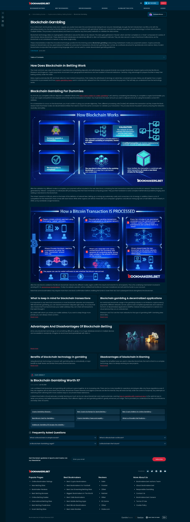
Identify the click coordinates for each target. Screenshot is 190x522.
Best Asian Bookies (74, 509)
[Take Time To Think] (153, 517)
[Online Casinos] (2, 21)
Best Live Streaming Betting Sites (79, 489)
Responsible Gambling (145, 489)
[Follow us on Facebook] (156, 471)
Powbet (104, 485)
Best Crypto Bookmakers (76, 481)
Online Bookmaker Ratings (42, 481)
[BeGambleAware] (127, 517)
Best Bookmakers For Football (78, 485)
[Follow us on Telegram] (147, 471)
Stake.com (105, 509)
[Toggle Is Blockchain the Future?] (165, 443)
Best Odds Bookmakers (76, 497)
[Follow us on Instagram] (160, 471)
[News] (2, 25)
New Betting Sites (38, 485)
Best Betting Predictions (41, 505)
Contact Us (140, 493)
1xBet (103, 481)
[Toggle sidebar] (2, 13)
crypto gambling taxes (63, 80)
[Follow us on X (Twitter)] (152, 471)
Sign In (163, 3)
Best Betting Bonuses (40, 493)
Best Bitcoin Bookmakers (76, 505)
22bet (103, 505)
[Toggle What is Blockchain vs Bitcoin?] (165, 437)
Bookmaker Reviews (39, 489)
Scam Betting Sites (39, 509)
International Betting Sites (42, 501)
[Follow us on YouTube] (165, 471)
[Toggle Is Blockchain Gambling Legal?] (95, 443)
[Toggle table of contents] (164, 57)
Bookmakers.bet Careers (146, 497)
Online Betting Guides (38, 14)
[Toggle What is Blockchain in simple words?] (95, 437)
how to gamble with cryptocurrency (133, 396)
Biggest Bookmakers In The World (80, 493)
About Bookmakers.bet (145, 485)
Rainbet (104, 493)
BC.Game (105, 501)
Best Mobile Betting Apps (76, 501)
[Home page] (29, 14)
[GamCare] (139, 517)
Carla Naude (34, 51)
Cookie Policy (141, 505)
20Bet (103, 489)
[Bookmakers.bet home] (39, 3)
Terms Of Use (141, 501)
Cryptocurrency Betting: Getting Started (60, 14)
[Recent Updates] (141, 3)
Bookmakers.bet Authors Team (148, 481)
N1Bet (103, 497)
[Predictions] (2, 17)
